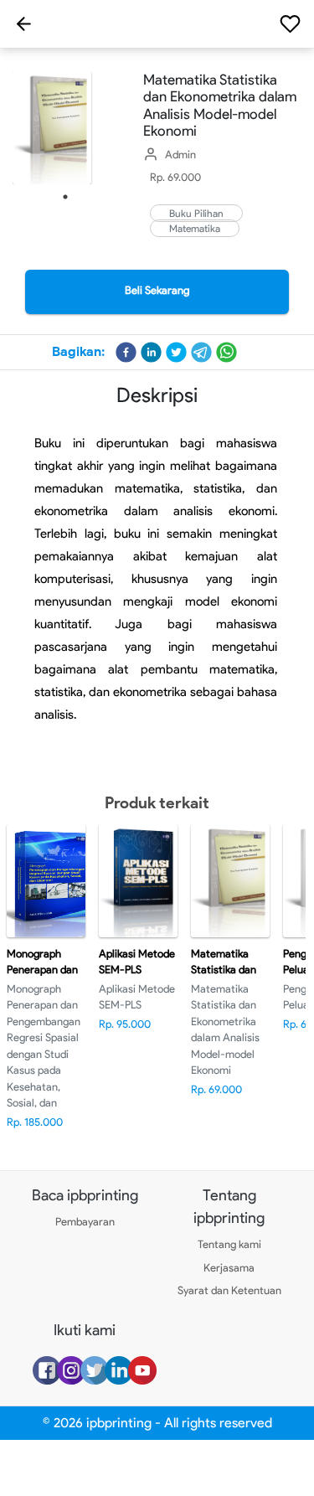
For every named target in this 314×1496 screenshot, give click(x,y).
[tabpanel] (65, 127)
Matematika (194, 228)
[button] (126, 352)
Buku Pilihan (196, 213)
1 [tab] (65, 196)
